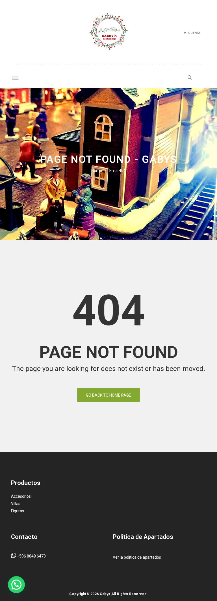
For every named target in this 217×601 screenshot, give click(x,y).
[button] (16, 584)
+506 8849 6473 (31, 556)
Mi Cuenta (192, 33)
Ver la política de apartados (137, 557)
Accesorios (21, 496)
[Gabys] (108, 32)
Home (96, 170)
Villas (15, 503)
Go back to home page (108, 395)
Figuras (17, 511)
